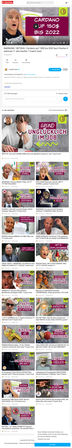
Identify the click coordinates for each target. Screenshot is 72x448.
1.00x (58, 43)
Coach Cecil (13, 69)
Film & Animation (31, 74)
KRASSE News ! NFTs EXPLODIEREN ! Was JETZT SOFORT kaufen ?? (51, 264)
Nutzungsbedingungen (11, 443)
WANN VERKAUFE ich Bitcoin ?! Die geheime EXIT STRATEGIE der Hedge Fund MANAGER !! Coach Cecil (52, 238)
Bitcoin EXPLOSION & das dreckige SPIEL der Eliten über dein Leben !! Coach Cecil (52, 400)
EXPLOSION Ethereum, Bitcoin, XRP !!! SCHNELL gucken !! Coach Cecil (49, 183)
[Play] (5, 43)
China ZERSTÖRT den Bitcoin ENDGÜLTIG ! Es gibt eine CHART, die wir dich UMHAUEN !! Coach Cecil (52, 347)
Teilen (7, 62)
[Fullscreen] (67, 43)
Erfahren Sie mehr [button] (44, 439)
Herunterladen (26, 62)
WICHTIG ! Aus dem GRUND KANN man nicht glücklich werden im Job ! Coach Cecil (31, 154)
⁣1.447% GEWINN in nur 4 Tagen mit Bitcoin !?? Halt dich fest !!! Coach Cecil (18, 319)
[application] (36, 26)
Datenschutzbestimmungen (27, 443)
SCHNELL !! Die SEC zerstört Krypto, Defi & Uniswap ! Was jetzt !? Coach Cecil (17, 210)
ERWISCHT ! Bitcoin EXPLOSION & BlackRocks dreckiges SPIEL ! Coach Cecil (17, 291)
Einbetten (15, 62)
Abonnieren (56, 69)
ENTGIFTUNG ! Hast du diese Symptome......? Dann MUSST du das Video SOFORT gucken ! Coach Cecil (52, 320)
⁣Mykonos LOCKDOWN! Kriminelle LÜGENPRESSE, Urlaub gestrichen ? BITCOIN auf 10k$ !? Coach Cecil (52, 292)
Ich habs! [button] (53, 444)
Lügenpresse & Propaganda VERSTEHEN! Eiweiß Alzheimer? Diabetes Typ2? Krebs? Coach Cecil (51, 374)
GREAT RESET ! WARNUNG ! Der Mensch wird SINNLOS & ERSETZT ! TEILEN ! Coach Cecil (18, 264)
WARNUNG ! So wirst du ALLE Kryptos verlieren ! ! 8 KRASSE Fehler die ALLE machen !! (49, 211)
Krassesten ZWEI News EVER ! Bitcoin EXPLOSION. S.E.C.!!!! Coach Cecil (15, 400)
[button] (67, 2)
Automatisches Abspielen (56, 110)
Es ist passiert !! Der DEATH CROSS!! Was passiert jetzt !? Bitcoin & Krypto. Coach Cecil (18, 373)
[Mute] (64, 43)
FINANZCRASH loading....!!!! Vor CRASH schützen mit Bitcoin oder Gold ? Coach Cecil (18, 346)
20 (60, 42)
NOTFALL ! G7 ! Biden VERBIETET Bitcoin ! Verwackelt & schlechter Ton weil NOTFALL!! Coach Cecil (18, 428)
